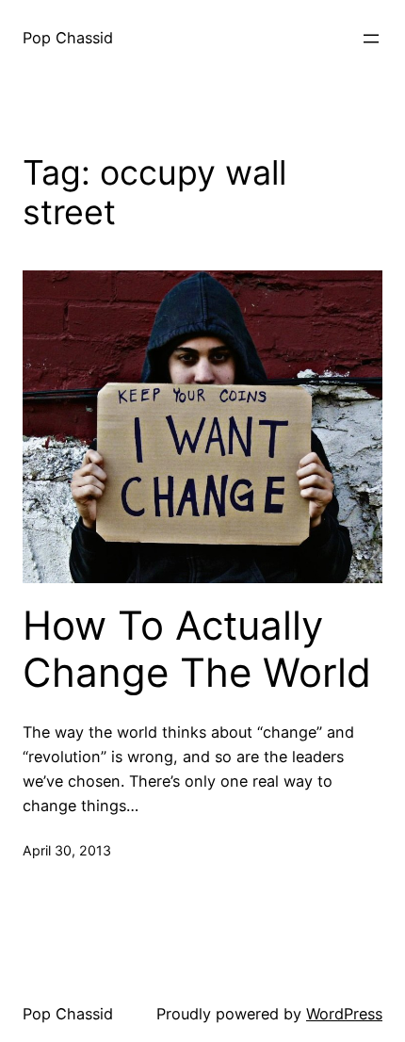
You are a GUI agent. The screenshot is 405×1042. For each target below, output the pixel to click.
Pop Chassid (68, 37)
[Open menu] (371, 38)
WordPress (344, 1013)
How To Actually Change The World (197, 649)
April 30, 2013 (67, 850)
